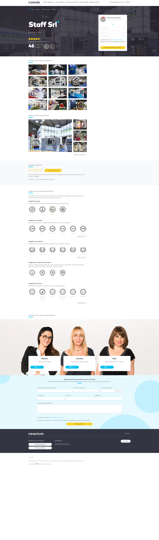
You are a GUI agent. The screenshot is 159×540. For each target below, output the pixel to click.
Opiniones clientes (94, 2)
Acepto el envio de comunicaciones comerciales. (113, 41)
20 (35, 41)
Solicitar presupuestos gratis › (113, 47)
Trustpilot (31, 457)
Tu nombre (40, 395)
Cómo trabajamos (60, 2)
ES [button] (128, 2)
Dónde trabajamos (48, 2)
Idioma (127, 433)
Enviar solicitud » (79, 424)
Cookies (125, 441)
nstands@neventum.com (117, 2)
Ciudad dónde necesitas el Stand (46, 387)
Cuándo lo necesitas (79, 387)
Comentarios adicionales (44, 403)
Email (37, 367)
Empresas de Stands (72, 2)
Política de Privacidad (117, 39)
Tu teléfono (97, 395)
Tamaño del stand (106, 387)
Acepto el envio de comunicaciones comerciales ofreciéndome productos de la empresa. (64, 420)
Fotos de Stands (83, 2)
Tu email (68, 395)
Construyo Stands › (40, 447)
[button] (50, 136)
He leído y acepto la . (112, 39)
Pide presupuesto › (40, 444)
